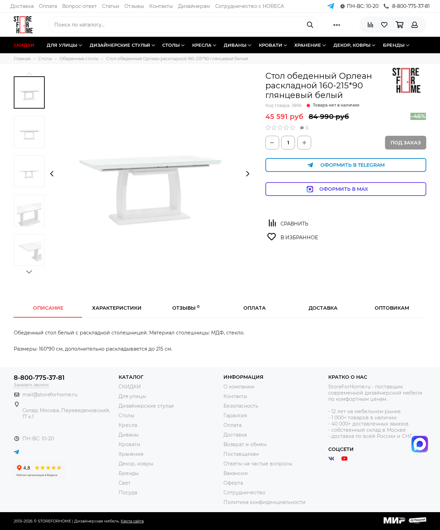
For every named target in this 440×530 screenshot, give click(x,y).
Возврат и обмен (244, 444)
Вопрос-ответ (79, 6)
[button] (29, 73)
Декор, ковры (136, 464)
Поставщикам (241, 454)
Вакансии (235, 473)
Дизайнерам (194, 6)
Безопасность (240, 406)
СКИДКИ (130, 387)
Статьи (110, 6)
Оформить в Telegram (352, 165)
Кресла (128, 425)
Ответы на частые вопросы (257, 464)
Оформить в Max (351, 189)
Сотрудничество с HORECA (249, 6)
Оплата (48, 6)
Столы (126, 415)
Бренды (129, 473)
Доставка (22, 6)
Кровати (129, 444)
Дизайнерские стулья (146, 406)
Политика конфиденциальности (264, 502)
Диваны (129, 435)
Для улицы (132, 396)
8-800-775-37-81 (411, 6)
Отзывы (134, 6)
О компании (238, 387)
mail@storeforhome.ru (49, 394)
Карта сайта (132, 521)
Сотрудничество (244, 492)
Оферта (233, 483)
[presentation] (51, 173)
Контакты (161, 6)
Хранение (131, 454)
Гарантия (235, 415)
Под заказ (405, 143)
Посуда (128, 492)
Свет (125, 483)
